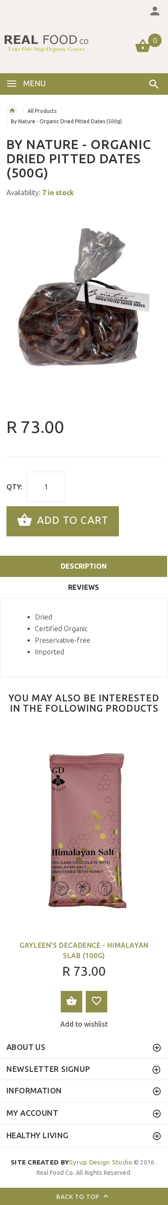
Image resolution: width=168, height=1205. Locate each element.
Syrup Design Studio (72, 1162)
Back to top (78, 1196)
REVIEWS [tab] (83, 587)
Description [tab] (84, 566)
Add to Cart (71, 520)
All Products (42, 111)
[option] (84, 308)
